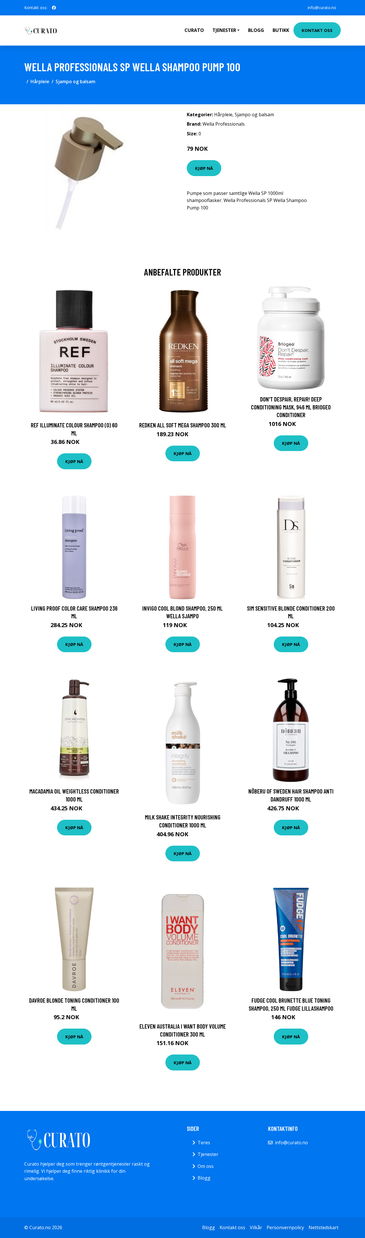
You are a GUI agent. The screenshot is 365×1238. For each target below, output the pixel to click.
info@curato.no (322, 7)
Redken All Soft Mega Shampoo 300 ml (182, 425)
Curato (194, 30)
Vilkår (256, 1227)
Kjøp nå (204, 168)
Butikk (281, 30)
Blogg (256, 30)
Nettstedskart (323, 1227)
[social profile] (54, 7)
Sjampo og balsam (75, 81)
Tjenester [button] (224, 30)
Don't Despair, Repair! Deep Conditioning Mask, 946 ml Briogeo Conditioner (291, 406)
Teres (204, 1142)
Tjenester (208, 1154)
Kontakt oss (317, 30)
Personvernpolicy (285, 1227)
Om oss (206, 1166)
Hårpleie (40, 81)
